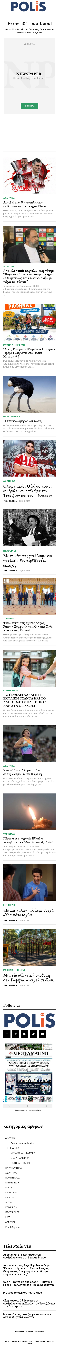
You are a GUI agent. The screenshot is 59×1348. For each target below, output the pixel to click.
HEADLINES (10, 551)
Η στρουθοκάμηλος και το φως (22, 421)
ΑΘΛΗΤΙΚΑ (9, 198)
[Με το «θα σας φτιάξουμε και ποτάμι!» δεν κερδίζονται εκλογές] (29, 527)
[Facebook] (6, 1034)
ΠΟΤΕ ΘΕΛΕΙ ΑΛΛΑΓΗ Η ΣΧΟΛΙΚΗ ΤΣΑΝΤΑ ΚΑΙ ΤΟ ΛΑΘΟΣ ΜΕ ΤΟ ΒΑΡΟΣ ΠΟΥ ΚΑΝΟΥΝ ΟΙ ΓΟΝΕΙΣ (24, 700)
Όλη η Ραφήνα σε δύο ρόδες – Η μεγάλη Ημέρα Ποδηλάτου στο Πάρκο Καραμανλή (29, 352)
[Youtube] (42, 1034)
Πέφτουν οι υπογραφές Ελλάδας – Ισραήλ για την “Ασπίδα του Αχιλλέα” (28, 840)
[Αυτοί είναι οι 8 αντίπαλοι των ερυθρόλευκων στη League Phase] (29, 175)
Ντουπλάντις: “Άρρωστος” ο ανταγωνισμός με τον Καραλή (22, 772)
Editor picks (10, 690)
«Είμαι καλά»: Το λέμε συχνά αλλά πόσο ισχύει (28, 912)
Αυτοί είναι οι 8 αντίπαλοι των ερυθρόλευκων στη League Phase (24, 204)
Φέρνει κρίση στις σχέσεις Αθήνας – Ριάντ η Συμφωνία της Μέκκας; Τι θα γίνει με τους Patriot (28, 626)
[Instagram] (15, 1034)
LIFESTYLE (9, 905)
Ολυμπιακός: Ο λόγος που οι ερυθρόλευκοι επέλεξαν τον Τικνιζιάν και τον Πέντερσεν (27, 490)
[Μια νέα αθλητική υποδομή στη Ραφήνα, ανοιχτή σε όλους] (29, 947)
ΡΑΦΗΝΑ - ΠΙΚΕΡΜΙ (14, 345)
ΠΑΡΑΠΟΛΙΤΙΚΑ (11, 417)
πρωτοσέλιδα (22, 1110)
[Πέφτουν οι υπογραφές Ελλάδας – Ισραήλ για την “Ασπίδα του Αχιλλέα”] (29, 811)
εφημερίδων (36, 1110)
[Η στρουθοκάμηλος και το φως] (29, 394)
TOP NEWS (9, 619)
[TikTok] (33, 1034)
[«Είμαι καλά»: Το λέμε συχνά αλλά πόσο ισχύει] (29, 882)
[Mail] (24, 1034)
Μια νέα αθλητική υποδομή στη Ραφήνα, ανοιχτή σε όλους (29, 977)
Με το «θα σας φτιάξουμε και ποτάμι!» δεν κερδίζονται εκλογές (27, 560)
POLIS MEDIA (10, 501)
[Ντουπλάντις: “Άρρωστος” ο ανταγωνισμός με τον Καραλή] (29, 743)
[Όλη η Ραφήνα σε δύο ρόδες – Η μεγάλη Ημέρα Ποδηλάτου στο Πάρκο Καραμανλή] (29, 322)
